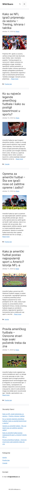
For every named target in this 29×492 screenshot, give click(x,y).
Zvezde (7, 164)
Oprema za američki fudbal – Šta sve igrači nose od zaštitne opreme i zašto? (13, 180)
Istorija (7, 319)
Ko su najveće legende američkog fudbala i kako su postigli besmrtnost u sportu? (13, 104)
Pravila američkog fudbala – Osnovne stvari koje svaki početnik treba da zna (14, 337)
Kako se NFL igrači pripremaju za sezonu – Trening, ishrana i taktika (13, 21)
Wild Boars (7, 4)
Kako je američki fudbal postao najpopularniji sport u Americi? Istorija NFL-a (13, 258)
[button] (20, 4)
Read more (14, 79)
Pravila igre (8, 84)
